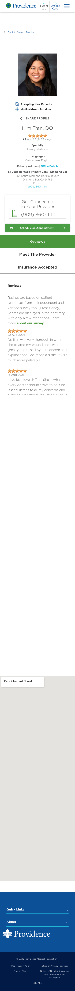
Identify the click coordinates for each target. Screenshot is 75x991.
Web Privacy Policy (21, 966)
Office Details (49, 166)
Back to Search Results (21, 32)
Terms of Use (20, 971)
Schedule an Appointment (37, 228)
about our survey (30, 323)
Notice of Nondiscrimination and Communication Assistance (54, 974)
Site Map (37, 983)
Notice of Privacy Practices (54, 966)
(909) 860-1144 (37, 186)
